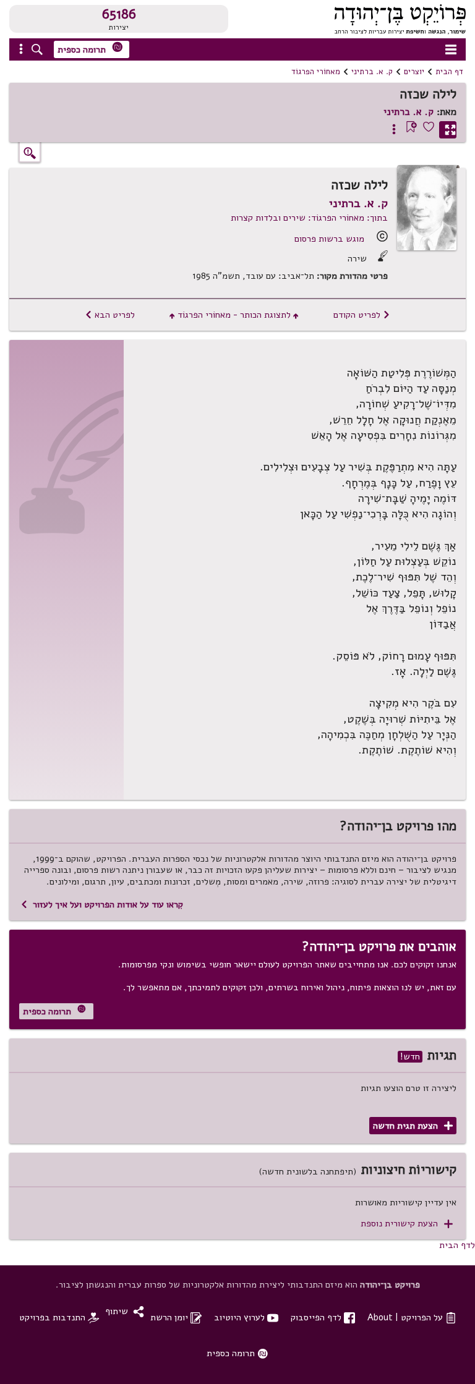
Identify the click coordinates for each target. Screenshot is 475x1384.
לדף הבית (457, 1245)
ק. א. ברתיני (372, 71)
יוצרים (414, 71)
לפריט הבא (110, 314)
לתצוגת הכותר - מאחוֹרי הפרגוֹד (234, 314)
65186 (119, 14)
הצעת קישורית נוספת (407, 1223)
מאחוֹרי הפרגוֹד (315, 71)
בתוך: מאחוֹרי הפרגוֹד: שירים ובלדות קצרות (309, 217)
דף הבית (449, 71)
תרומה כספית (90, 48)
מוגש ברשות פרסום (329, 238)
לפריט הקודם (361, 314)
